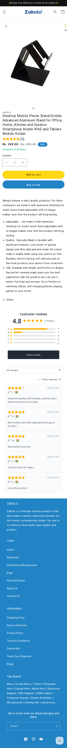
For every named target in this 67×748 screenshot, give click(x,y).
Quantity (7, 155)
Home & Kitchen (16, 580)
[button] (4, 12)
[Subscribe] (56, 726)
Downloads (13, 648)
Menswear (13, 557)
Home (10, 549)
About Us (12, 588)
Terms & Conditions (18, 640)
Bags (10, 572)
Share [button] (10, 299)
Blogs (10, 664)
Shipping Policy (16, 617)
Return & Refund (16, 625)
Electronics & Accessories (22, 565)
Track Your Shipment (19, 656)
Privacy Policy (15, 633)
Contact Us (13, 596)
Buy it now (33, 184)
